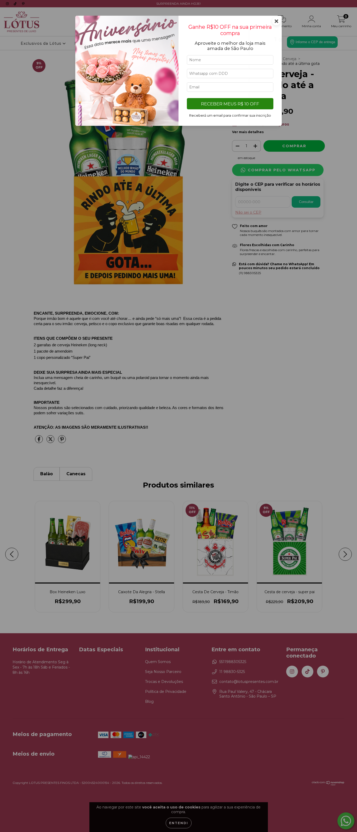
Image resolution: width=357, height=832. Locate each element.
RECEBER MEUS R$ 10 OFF (230, 103)
